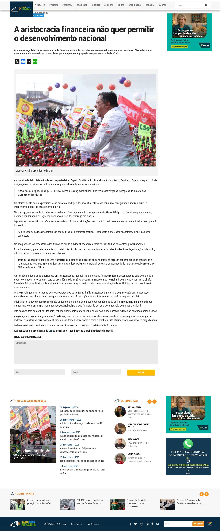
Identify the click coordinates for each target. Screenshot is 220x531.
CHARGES (108, 5)
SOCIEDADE (82, 5)
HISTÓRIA (149, 5)
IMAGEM (162, 5)
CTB (50, 331)
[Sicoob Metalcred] (189, 32)
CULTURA (95, 5)
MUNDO (120, 5)
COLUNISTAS (134, 5)
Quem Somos (76, 524)
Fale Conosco (93, 524)
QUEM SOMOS (41, 13)
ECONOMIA (67, 5)
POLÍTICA (53, 5)
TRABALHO (40, 5)
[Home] (21, 9)
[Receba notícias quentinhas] (188, 454)
